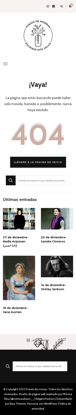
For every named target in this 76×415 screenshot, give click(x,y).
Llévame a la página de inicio (38, 162)
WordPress (50, 403)
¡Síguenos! (40, 340)
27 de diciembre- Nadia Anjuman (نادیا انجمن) (15, 242)
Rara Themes (18, 403)
